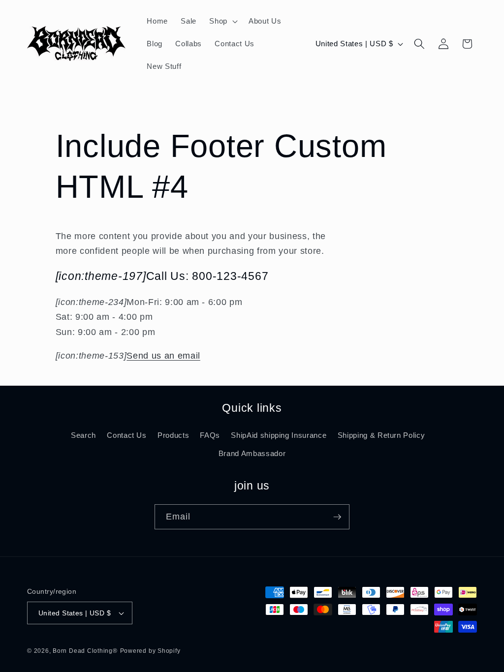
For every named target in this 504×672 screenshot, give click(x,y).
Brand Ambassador (252, 453)
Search (83, 435)
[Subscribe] (337, 517)
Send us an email (163, 356)
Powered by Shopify (150, 650)
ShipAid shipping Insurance (278, 435)
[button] (222, 21)
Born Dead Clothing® (85, 650)
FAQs (210, 435)
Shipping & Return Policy (381, 435)
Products (173, 435)
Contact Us (127, 435)
